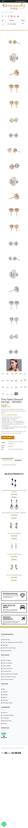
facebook (17, 431)
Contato (4, 4)
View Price (14, 497)
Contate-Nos (6, 718)
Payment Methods (7, 650)
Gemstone (5, 694)
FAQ (3, 6)
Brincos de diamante (8, 668)
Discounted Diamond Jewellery (10, 674)
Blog (3, 2)
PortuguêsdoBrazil (21, 1)
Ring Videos (5, 645)
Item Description (7, 460)
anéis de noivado (7, 660)
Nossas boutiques (7, 720)
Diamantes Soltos (7, 671)
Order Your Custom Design (9, 648)
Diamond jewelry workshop (9, 676)
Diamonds (5, 691)
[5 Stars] (6, 405)
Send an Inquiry (8, 437)
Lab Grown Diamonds (8, 679)
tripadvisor (16, 433)
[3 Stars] (4, 405)
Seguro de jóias (6, 639)
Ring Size (5, 697)
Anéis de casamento (7, 663)
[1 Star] (1, 405)
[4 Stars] (5, 405)
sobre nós (5, 712)
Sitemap (5, 723)
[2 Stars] (3, 405)
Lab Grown (5, 700)
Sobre (3, 1)
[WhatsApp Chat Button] (4, 824)
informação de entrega (8, 715)
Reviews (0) (18, 460)
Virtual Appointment (7, 702)
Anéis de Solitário (7, 665)
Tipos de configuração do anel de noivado (13, 642)
